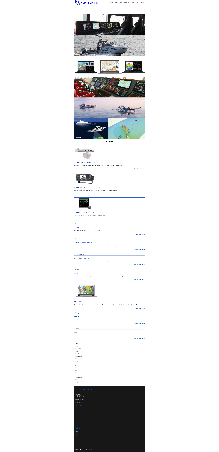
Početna (111, 2)
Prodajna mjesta (127, 2)
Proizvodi (116, 2)
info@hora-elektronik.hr (79, 399)
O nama (137, 2)
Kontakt (133, 2)
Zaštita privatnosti (78, 402)
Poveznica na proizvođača (139, 168)
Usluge (121, 2)
